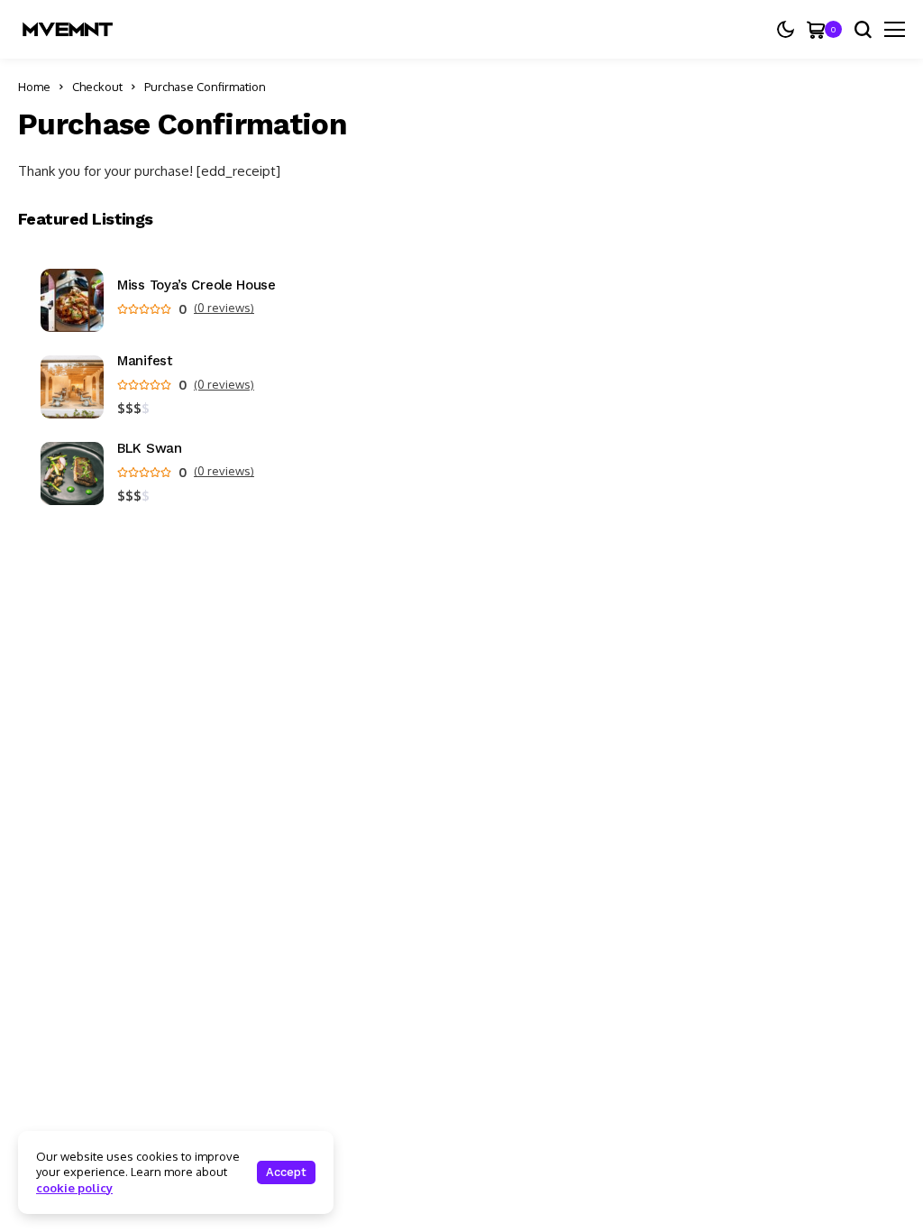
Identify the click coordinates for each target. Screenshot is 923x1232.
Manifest (145, 361)
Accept (286, 1172)
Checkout (97, 86)
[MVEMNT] (67, 29)
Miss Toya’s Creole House (196, 285)
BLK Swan (149, 448)
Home (34, 86)
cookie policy (74, 1188)
